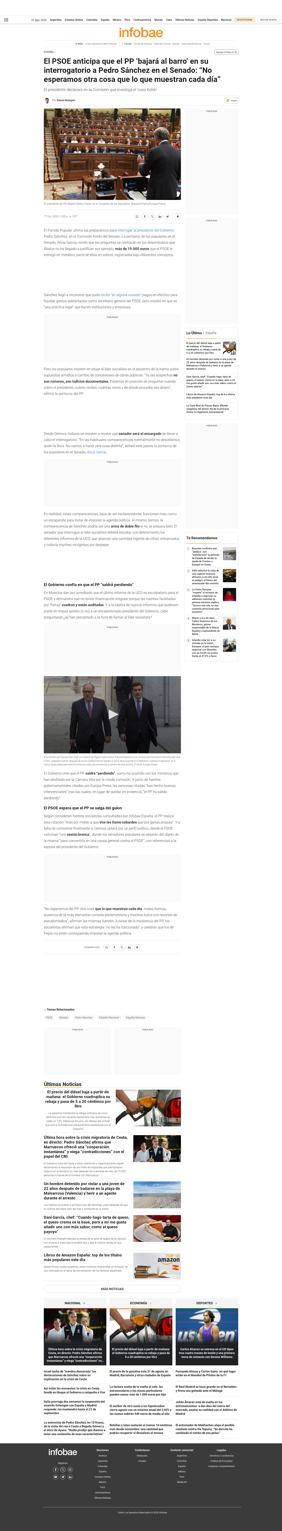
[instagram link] (70, 1469)
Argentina (56, 19)
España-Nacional (109, 1017)
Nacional (226, 19)
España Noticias (135, 1017)
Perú (127, 19)
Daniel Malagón (66, 100)
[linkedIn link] (70, 1477)
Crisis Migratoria (101, 44)
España (105, 19)
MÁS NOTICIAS (112, 1289)
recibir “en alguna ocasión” (121, 295)
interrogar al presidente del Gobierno (146, 230)
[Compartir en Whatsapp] (137, 216)
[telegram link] (63, 1477)
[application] (112, 714)
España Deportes (208, 19)
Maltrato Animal (162, 44)
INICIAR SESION (268, 19)
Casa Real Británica (191, 44)
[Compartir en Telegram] (167, 216)
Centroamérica (142, 19)
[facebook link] (55, 1469)
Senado (63, 1017)
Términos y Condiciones (222, 1455)
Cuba (169, 19)
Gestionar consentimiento (221, 1466)
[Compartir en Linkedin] (160, 216)
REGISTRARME (244, 19)
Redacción (142, 1455)
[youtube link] (55, 1477)
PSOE (49, 1017)
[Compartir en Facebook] (145, 216)
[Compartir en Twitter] (152, 216)
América (102, 1455)
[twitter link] (63, 1469)
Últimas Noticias (184, 19)
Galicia (176, 44)
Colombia (91, 19)
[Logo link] (141, 32)
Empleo (142, 1461)
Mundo (158, 19)
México (117, 19)
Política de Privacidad (221, 1461)
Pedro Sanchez (83, 1017)
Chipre (206, 44)
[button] (6, 19)
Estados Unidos (74, 19)
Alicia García (96, 452)
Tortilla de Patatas (143, 44)
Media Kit (182, 1482)
